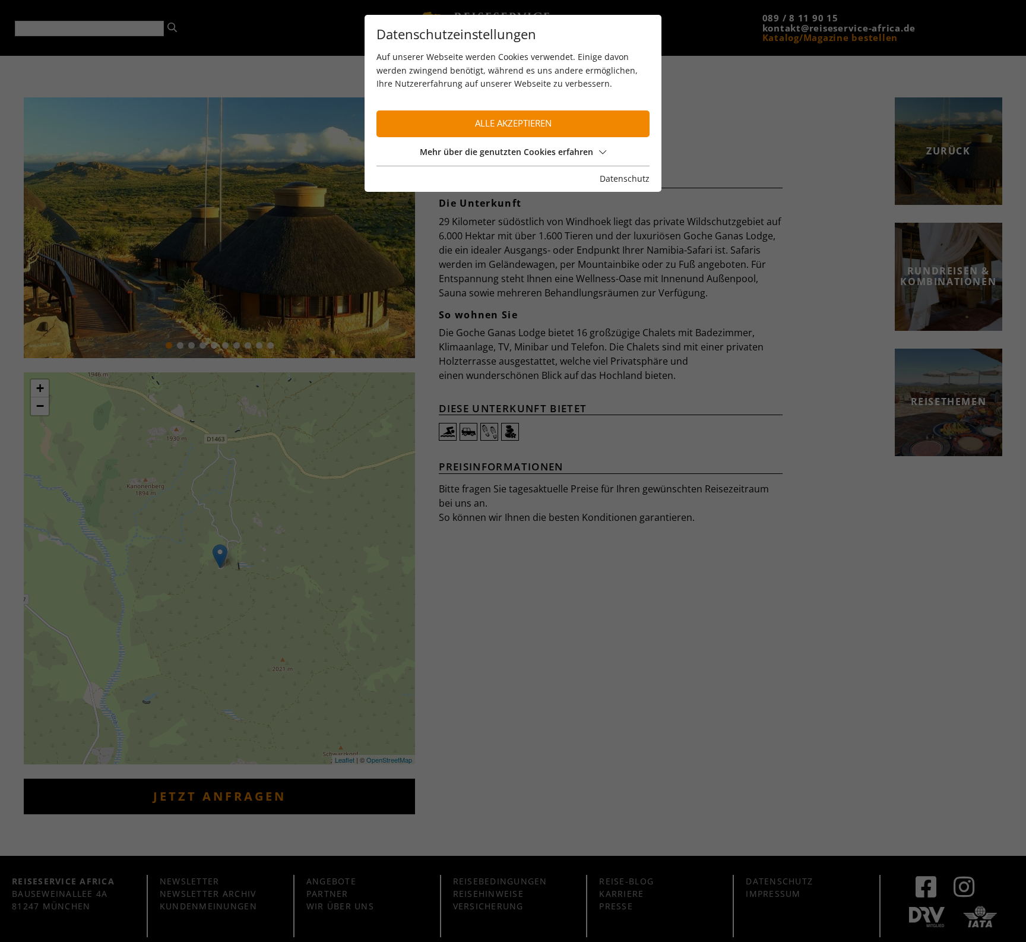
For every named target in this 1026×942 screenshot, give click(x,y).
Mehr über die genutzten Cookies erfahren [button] (506, 151)
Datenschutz (625, 178)
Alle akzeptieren (513, 123)
